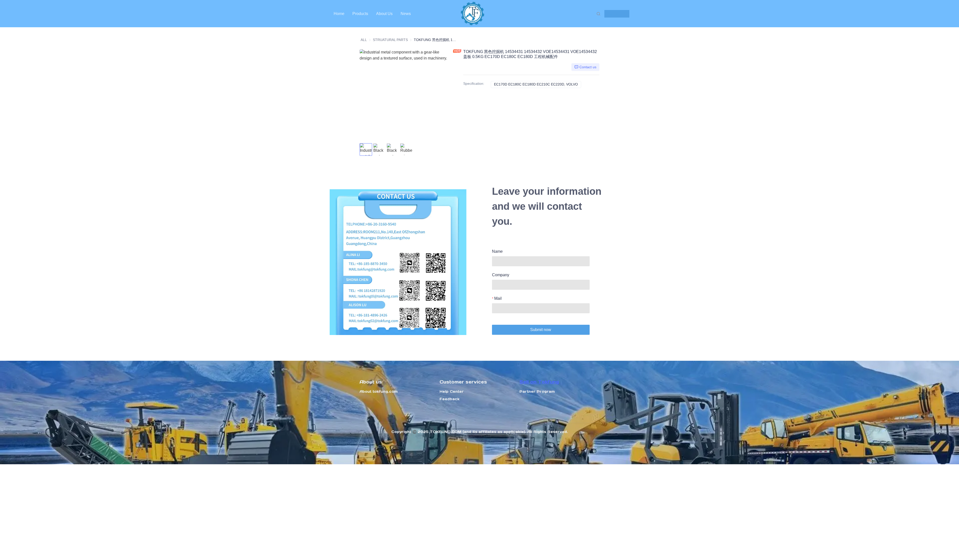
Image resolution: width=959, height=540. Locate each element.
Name (497, 251)
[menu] (394, 13)
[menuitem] (339, 13)
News (406, 14)
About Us (384, 14)
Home (339, 14)
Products (360, 14)
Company (500, 275)
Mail (498, 298)
